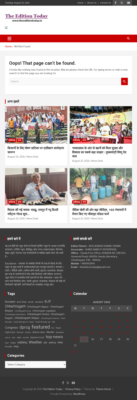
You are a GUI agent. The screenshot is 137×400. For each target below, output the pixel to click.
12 (92, 326)
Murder (50, 332)
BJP (48, 301)
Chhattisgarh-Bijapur (38, 306)
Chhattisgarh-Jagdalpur (44, 310)
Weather (35, 342)
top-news (54, 336)
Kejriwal (20, 332)
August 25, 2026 (16, 156)
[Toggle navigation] (9, 38)
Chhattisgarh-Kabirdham (15, 314)
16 (127, 326)
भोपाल (60, 342)
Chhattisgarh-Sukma (50, 318)
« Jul (73, 351)
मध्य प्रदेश (8, 347)
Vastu (13, 343)
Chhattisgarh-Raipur (27, 318)
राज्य (19, 140)
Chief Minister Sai (42, 322)
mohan (28, 332)
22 (119, 333)
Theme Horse (103, 389)
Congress (11, 327)
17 (75, 333)
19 (92, 333)
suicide (26, 337)
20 (101, 333)
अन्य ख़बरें (13, 101)
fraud (58, 328)
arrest (31, 302)
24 (75, 339)
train (7, 343)
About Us (91, 3)
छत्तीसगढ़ (12, 140)
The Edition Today (52, 389)
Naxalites (60, 332)
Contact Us (105, 3)
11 (84, 326)
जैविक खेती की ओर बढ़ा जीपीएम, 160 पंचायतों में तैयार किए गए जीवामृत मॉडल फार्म (99, 212)
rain (13, 337)
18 (84, 333)
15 (119, 326)
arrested (39, 302)
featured (41, 327)
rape (19, 337)
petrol (7, 337)
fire (52, 328)
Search (124, 81)
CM (53, 322)
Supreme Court (37, 337)
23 (127, 333)
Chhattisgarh (15, 306)
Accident (10, 301)
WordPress (79, 393)
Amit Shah (22, 302)
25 (84, 339)
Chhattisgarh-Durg (23, 311)
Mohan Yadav (39, 332)
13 (101, 326)
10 (75, 326)
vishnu (22, 342)
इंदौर (45, 342)
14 (110, 326)
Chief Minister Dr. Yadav (24, 322)
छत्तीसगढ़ (52, 342)
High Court (10, 332)
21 (110, 333)
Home (80, 3)
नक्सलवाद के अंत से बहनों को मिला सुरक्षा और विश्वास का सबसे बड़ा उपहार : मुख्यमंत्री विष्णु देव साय (99, 152)
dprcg (25, 327)
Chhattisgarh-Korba (38, 314)
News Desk (32, 156)
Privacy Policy (73, 389)
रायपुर (16, 346)
